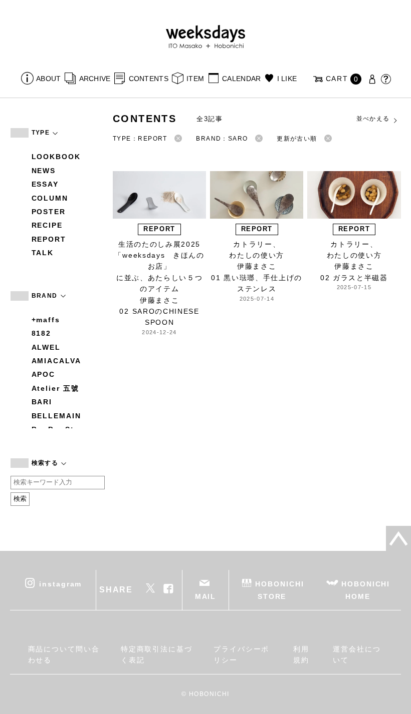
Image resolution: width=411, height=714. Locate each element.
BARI (42, 402)
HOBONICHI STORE (279, 589)
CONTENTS (148, 79)
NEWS (44, 171)
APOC (44, 374)
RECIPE (47, 225)
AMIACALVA (56, 361)
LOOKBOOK (56, 157)
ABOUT (48, 79)
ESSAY (45, 184)
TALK (43, 253)
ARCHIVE (94, 79)
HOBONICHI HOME (365, 589)
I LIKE (287, 79)
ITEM (195, 79)
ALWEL (46, 347)
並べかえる (373, 118)
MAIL (206, 596)
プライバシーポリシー (241, 654)
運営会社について (357, 654)
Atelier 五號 (55, 388)
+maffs (46, 320)
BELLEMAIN (56, 416)
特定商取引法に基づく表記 (156, 654)
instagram (60, 583)
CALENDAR (241, 79)
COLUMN (50, 198)
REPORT (49, 239)
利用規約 (301, 654)
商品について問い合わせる (64, 654)
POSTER (49, 212)
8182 (42, 333)
